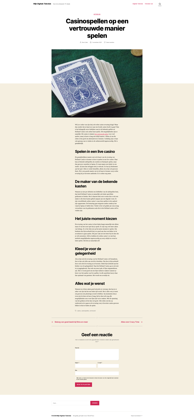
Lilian (86, 42)
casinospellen (85, 311)
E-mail (100, 362)
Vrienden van (149, 4)
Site (76, 370)
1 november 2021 (97, 42)
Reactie (77, 348)
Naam (77, 362)
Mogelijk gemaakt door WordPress (83, 416)
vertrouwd (93, 311)
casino (79, 311)
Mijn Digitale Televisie (42, 4)
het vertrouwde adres (101, 134)
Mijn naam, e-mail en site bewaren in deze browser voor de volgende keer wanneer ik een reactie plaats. (97, 378)
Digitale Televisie (138, 4)
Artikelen (97, 14)
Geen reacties (110, 42)
